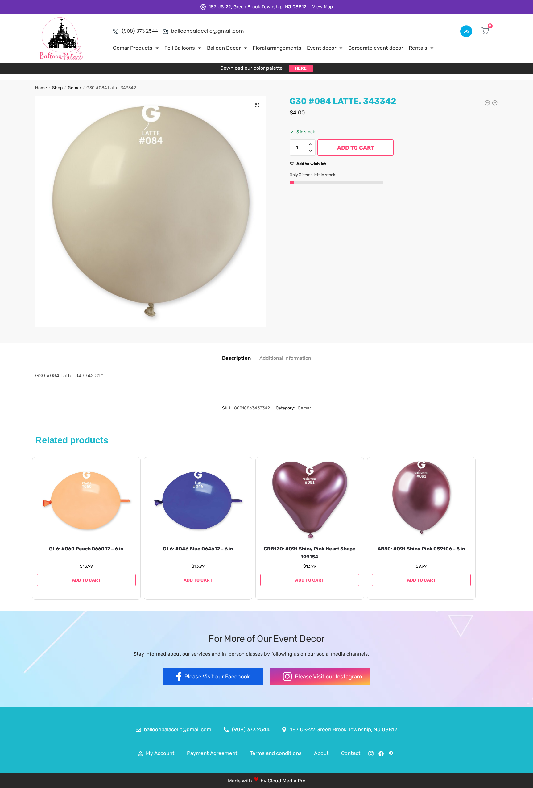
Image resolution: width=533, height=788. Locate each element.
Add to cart (355, 147)
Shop (57, 87)
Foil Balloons (179, 48)
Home (41, 87)
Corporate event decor (375, 48)
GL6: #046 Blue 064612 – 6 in (198, 549)
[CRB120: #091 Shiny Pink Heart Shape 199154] (309, 500)
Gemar (74, 87)
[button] (257, 105)
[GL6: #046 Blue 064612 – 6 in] (198, 500)
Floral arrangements (277, 48)
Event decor (321, 48)
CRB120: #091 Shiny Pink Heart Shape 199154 (310, 553)
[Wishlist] (126, 469)
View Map (322, 7)
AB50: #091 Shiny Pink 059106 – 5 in (421, 549)
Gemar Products (132, 48)
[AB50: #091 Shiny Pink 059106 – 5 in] (421, 500)
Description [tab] (236, 358)
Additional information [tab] (285, 358)
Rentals (418, 48)
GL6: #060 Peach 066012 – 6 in (86, 549)
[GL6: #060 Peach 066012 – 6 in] (86, 500)
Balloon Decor (224, 48)
